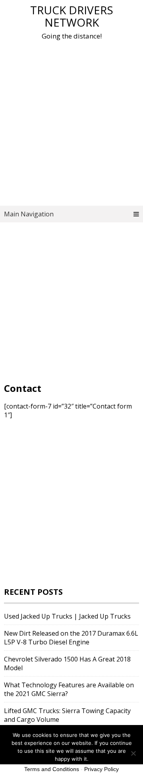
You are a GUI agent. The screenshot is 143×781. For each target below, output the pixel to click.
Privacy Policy (101, 769)
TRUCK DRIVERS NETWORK (71, 16)
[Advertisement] (71, 124)
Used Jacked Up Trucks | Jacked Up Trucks (67, 616)
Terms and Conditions (51, 769)
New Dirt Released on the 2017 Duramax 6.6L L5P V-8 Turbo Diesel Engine (71, 637)
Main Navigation (29, 214)
